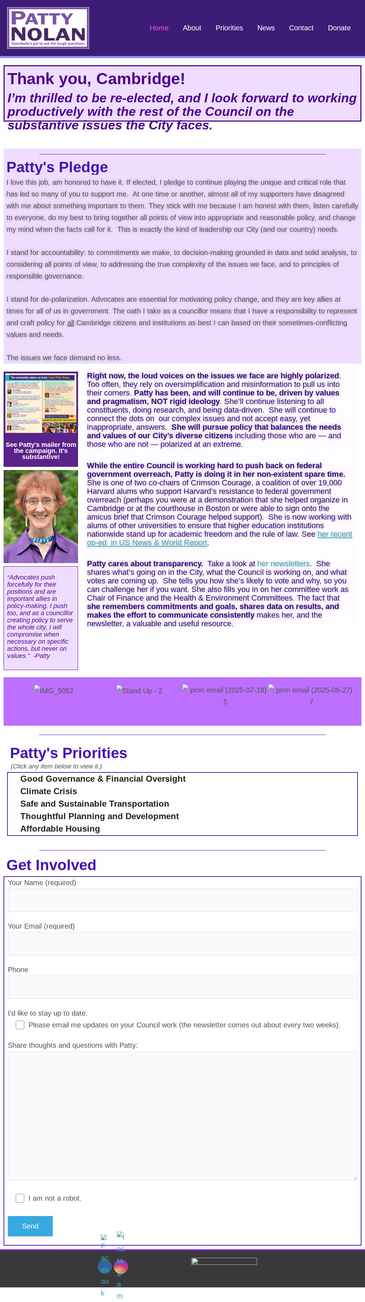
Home (159, 28)
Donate (339, 28)
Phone (18, 970)
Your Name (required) (42, 883)
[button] (10, 699)
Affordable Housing (60, 828)
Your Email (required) (41, 926)
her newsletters (283, 563)
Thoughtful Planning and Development (99, 816)
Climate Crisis (48, 791)
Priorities (229, 28)
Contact (301, 28)
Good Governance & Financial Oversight (103, 778)
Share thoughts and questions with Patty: (73, 1045)
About (192, 28)
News (266, 28)
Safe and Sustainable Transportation (94, 803)
